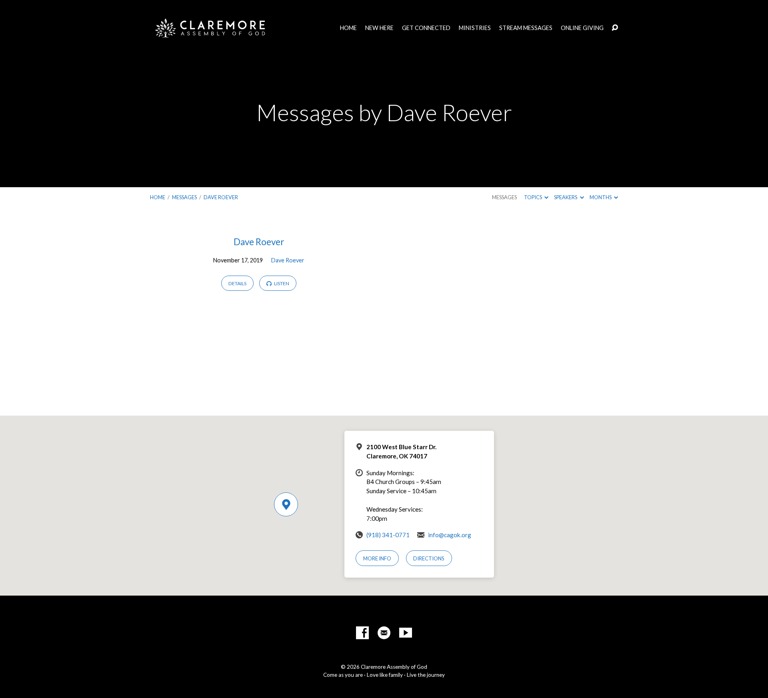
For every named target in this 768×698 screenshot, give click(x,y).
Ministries (475, 28)
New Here (379, 28)
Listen (281, 283)
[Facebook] (362, 632)
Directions (428, 558)
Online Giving (582, 28)
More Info (377, 558)
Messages (184, 197)
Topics (533, 197)
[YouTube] (405, 632)
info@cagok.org (449, 534)
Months (601, 197)
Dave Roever (221, 197)
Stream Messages (525, 28)
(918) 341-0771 (388, 534)
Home (348, 28)
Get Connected (426, 28)
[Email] (384, 632)
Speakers (566, 197)
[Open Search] (615, 28)
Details (237, 283)
